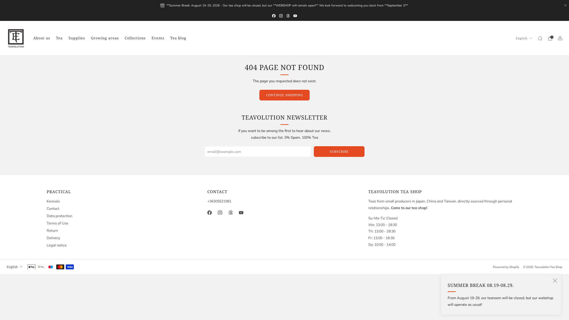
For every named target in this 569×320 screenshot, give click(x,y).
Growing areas (105, 38)
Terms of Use (57, 223)
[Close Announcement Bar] (565, 5)
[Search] (540, 38)
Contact (53, 208)
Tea (59, 38)
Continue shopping (284, 95)
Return (52, 230)
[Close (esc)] (555, 281)
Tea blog (178, 38)
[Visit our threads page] (288, 15)
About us (41, 38)
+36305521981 (219, 201)
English (521, 38)
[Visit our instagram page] (280, 15)
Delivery (53, 238)
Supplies (77, 38)
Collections (135, 38)
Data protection (59, 216)
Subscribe (339, 151)
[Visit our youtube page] (295, 15)
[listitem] (284, 5)
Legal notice (57, 245)
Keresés (53, 201)
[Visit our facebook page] (273, 15)
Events (158, 38)
